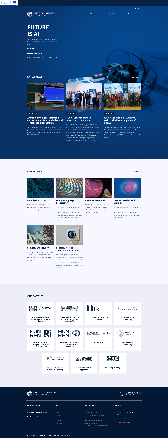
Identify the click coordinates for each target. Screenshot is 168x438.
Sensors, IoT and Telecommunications (97, 426)
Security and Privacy (91, 423)
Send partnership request (36, 417)
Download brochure (34, 53)
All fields (135, 172)
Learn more (31, 49)
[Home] (42, 14)
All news (135, 77)
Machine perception (91, 418)
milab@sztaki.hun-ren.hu (125, 422)
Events (58, 415)
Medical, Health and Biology (94, 420)
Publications (60, 418)
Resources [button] (116, 14)
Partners (136, 14)
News (58, 413)
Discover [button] (93, 14)
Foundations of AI (91, 413)
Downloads (60, 420)
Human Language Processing (94, 415)
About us (128, 14)
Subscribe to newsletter (35, 412)
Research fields (105, 14)
